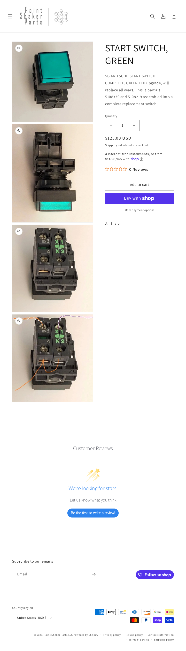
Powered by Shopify (85, 634)
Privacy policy (112, 634)
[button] (10, 16)
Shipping (111, 145)
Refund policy (134, 634)
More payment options (140, 210)
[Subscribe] (93, 574)
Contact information (161, 634)
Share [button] (115, 223)
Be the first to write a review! (93, 512)
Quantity (111, 116)
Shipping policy (164, 639)
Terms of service (139, 639)
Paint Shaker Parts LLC (58, 634)
